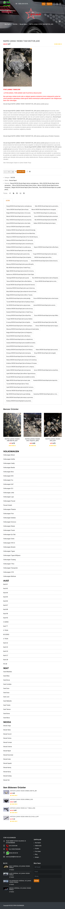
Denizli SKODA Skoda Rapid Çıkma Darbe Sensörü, (44, 260)
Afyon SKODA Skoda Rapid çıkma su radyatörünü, (19, 339)
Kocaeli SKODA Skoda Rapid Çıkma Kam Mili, (45, 322)
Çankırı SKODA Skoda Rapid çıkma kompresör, (18, 370)
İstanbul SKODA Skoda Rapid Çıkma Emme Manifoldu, (20, 233)
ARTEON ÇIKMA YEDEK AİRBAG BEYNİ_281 (23, 791)
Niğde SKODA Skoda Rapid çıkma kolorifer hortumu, (20, 271)
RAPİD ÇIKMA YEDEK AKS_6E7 (52, 439)
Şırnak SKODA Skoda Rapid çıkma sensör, (44, 305)
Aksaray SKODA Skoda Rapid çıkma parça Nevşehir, (20, 264)
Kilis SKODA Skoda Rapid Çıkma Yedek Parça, (18, 267)
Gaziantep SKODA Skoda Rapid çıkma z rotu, (45, 394)
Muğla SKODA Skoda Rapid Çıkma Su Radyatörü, (19, 332)
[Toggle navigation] (60, 21)
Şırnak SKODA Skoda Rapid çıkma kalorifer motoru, (20, 346)
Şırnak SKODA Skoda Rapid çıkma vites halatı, (18, 223)
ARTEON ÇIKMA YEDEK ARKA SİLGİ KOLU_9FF (24, 816)
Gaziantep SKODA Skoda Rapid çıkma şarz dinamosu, (20, 288)
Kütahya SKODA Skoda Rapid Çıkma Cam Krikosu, (19, 349)
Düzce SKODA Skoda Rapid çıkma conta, (45, 281)
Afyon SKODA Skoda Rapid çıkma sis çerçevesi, (19, 219)
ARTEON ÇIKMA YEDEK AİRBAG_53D (21, 799)
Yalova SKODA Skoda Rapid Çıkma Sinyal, (17, 209)
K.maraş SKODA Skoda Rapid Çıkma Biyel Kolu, (18, 315)
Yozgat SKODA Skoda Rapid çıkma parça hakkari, (19, 319)
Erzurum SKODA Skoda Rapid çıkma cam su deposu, (20, 366)
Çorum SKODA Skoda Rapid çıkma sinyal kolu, (46, 370)
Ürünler (37, 848)
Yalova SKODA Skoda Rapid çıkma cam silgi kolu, (19, 250)
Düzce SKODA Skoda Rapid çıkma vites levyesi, (46, 298)
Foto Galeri (38, 851)
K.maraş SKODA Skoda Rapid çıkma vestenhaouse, (20, 243)
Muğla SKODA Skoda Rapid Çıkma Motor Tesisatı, (19, 295)
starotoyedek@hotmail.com (13, 856)
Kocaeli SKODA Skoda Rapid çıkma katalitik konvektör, (20, 377)
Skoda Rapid (23, 24)
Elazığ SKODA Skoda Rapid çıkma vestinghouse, (19, 206)
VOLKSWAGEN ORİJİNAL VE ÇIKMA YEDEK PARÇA (20, 881)
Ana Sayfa (8, 24)
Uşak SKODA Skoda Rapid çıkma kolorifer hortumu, (20, 387)
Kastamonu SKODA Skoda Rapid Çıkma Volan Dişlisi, (20, 274)
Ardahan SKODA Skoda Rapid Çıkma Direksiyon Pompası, (21, 363)
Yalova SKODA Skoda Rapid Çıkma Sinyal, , (24, 185)
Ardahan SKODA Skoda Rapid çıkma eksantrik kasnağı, (20, 230)
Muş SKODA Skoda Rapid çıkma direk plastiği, (18, 298)
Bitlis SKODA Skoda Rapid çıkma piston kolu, (18, 254)
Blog (36, 854)
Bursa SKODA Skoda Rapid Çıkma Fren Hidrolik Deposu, (21, 356)
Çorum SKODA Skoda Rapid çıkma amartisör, (46, 216)
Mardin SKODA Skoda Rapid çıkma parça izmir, (18, 216)
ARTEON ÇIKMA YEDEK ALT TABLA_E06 (22, 808)
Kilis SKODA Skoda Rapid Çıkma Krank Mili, (46, 219)
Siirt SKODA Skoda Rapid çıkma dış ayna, (17, 260)
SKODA (15, 24)
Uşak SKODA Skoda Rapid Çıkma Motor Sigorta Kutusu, (21, 373)
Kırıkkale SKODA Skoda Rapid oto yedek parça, (18, 247)
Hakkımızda (38, 845)
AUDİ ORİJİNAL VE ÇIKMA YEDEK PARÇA (19, 874)
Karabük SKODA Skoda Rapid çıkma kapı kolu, (45, 380)
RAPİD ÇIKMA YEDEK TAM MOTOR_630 (21, 41)
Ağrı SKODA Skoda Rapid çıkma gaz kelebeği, (18, 394)
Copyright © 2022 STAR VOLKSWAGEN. (13, 905)
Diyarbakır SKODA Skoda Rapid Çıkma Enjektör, (18, 257)
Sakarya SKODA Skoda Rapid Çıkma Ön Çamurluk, (19, 240)
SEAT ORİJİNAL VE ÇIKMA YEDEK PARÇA (19, 866)
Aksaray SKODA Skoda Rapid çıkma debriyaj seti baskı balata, (22, 329)
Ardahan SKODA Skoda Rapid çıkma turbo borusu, (19, 308)
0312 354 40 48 (13, 845)
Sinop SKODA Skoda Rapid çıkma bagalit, (45, 353)
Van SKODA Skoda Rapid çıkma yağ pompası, (18, 305)
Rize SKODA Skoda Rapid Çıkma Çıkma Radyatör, (45, 278)
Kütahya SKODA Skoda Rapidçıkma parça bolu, (18, 401)
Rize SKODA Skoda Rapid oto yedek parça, (45, 213)
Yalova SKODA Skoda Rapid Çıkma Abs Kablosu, (19, 281)
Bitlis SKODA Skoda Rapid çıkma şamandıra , (47, 206)
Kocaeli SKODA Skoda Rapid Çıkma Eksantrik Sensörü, (20, 284)
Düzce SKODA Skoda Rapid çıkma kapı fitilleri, (46, 315)
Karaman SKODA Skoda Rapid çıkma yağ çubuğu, (19, 390)
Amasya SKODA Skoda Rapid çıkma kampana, (18, 353)
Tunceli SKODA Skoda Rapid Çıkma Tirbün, (17, 383)
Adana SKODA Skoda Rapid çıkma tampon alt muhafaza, (21, 360)
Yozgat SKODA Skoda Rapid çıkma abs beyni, (45, 254)
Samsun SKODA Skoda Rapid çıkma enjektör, (18, 226)
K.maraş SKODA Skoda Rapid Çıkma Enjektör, (18, 322)
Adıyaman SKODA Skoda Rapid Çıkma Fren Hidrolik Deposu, (22, 237)
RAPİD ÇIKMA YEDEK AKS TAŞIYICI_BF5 (32, 439)
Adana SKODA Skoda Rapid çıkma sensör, (47, 349)
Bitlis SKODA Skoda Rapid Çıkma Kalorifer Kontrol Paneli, (21, 291)
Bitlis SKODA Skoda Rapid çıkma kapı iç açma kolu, (19, 397)
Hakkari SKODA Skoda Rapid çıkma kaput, (45, 223)
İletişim (37, 857)
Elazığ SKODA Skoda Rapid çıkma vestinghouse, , (25, 183)
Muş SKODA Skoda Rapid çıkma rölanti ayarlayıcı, (19, 325)
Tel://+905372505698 (14, 849)
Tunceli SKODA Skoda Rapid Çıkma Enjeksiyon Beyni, (20, 301)
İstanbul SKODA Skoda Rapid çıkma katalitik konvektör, (20, 342)
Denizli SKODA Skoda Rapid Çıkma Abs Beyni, (18, 336)
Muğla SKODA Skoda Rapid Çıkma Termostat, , (25, 187)
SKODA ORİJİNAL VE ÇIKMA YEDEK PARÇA (20, 888)
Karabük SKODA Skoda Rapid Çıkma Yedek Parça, (19, 312)
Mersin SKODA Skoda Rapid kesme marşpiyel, (44, 209)
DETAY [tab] (8, 200)
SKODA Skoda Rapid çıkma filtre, (43, 257)
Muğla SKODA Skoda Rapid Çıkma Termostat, (18, 213)
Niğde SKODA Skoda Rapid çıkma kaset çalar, (18, 380)
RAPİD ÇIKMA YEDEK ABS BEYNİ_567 (12, 439)
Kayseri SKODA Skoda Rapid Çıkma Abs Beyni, (46, 247)
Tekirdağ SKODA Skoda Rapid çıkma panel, (17, 278)
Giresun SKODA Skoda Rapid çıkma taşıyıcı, (46, 325)
